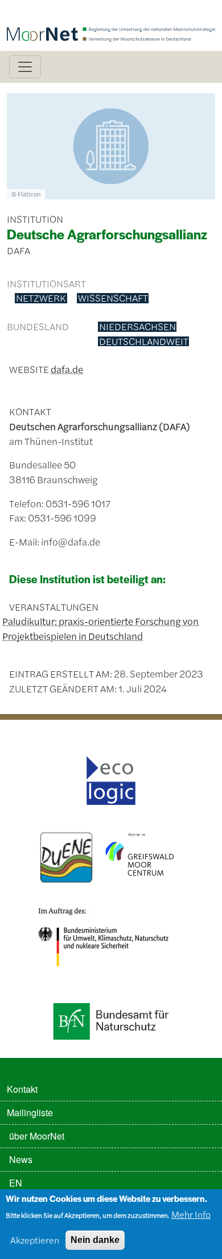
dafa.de (67, 369)
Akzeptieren (34, 1239)
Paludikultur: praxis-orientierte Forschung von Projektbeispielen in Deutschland (100, 628)
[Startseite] (111, 15)
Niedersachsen (137, 327)
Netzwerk (41, 298)
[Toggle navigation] (25, 66)
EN (15, 1182)
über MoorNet (36, 1135)
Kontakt (22, 1089)
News (20, 1159)
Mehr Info (191, 1214)
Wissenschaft (113, 298)
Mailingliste (30, 1112)
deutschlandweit (143, 341)
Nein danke (95, 1240)
